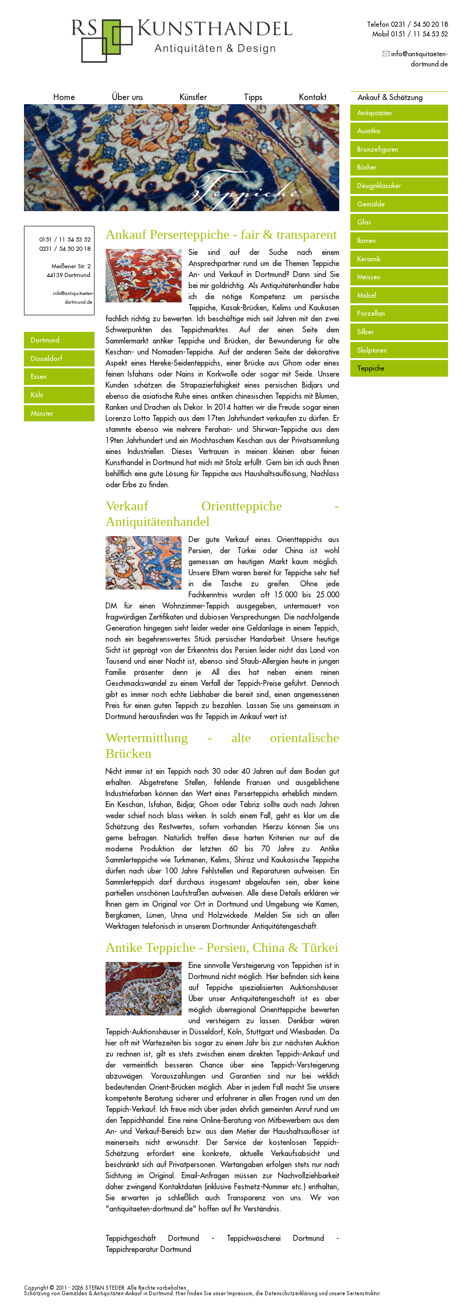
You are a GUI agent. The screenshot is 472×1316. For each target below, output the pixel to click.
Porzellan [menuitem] (371, 313)
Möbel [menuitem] (366, 295)
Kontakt (312, 97)
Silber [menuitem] (365, 331)
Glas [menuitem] (364, 222)
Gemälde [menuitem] (371, 204)
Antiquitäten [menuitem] (374, 112)
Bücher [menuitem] (367, 167)
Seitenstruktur (363, 1293)
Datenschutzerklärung (291, 1293)
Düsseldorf (46, 358)
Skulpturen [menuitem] (372, 350)
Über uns (127, 97)
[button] (390, 97)
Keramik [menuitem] (368, 258)
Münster (42, 413)
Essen (39, 376)
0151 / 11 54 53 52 (419, 34)
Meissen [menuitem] (368, 276)
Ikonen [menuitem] (366, 240)
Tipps (253, 97)
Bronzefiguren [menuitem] (377, 149)
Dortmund (45, 340)
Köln (37, 394)
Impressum (240, 1293)
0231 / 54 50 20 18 (419, 24)
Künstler (193, 97)
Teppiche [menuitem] (370, 368)
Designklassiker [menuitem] (379, 185)
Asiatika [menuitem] (368, 130)
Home (64, 97)
